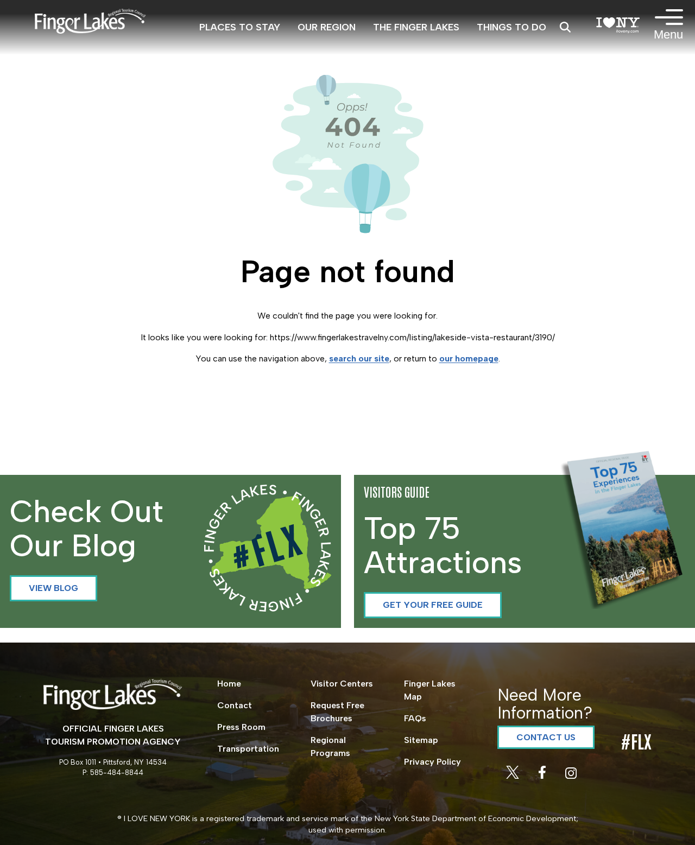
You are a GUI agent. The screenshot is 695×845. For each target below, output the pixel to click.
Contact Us (546, 737)
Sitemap (421, 740)
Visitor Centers (342, 683)
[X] (513, 775)
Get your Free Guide (433, 605)
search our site (359, 358)
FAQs (415, 718)
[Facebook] (543, 775)
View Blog (53, 588)
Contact (234, 705)
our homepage (468, 358)
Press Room (241, 727)
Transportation (248, 749)
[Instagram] (571, 775)
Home (229, 683)
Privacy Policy (432, 762)
